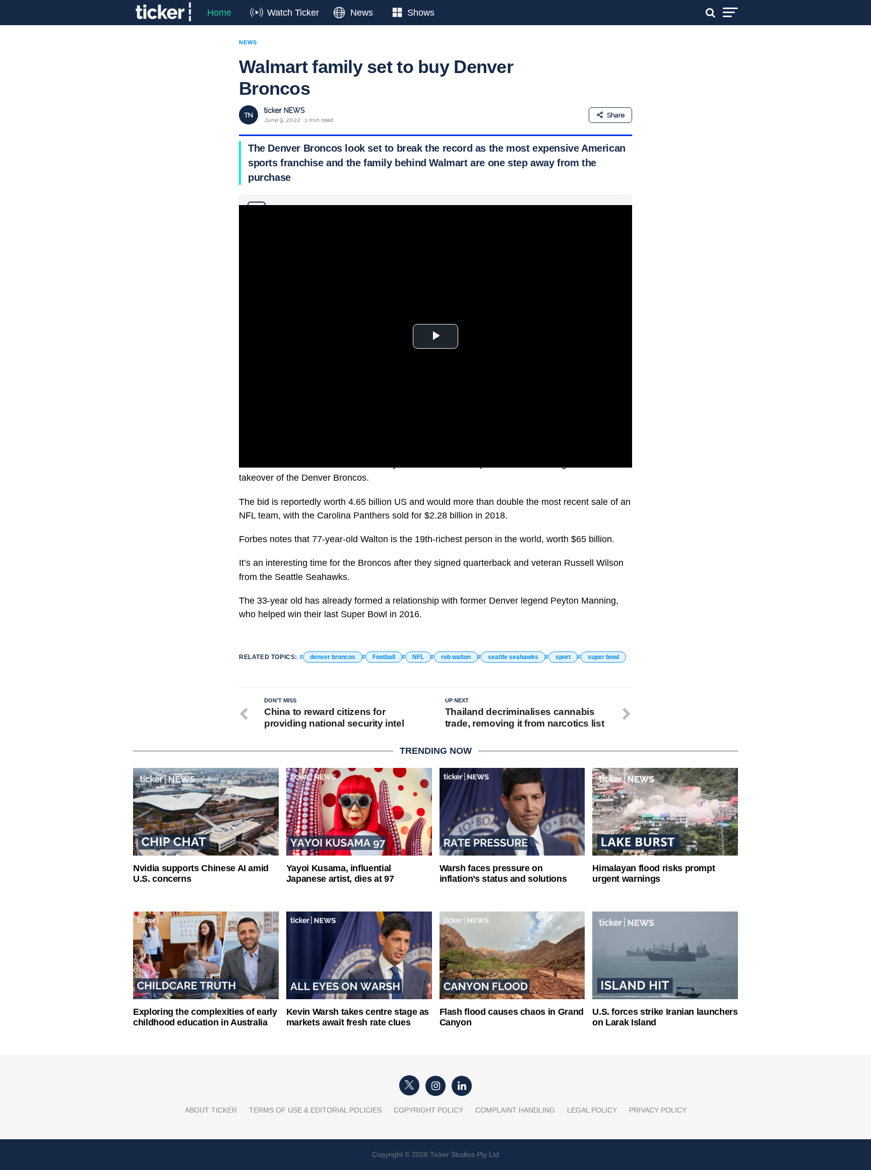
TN (248, 115)
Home (219, 13)
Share (616, 115)
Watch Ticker (293, 13)
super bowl (603, 657)
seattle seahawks (513, 657)
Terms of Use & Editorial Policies (315, 1110)
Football (383, 657)
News (361, 13)
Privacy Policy (658, 1110)
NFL (418, 657)
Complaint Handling (515, 1110)
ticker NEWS (284, 110)
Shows (420, 13)
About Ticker (211, 1110)
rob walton (456, 657)
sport (563, 657)
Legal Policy (592, 1110)
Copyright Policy (428, 1110)
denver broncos (332, 657)
